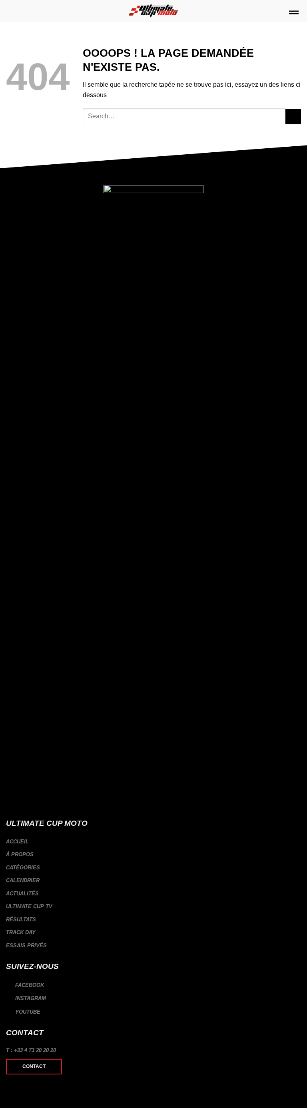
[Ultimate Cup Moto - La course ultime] (154, 11)
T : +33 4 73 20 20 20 (31, 1050)
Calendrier (23, 880)
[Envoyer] (293, 116)
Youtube (27, 1012)
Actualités (22, 894)
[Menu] (294, 14)
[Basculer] (298, 868)
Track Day (21, 932)
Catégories (23, 868)
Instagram (30, 998)
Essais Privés (26, 946)
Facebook (29, 985)
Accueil (17, 842)
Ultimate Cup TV (29, 906)
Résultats (21, 920)
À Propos (20, 854)
